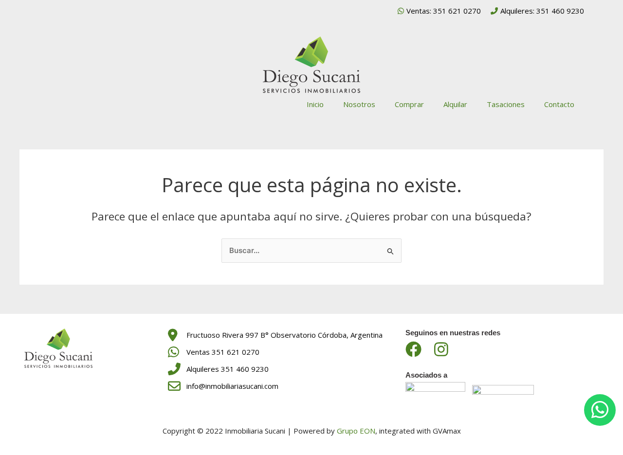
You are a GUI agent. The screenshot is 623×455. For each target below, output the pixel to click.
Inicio (315, 104)
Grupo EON (356, 431)
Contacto (559, 104)
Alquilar (455, 104)
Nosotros (359, 104)
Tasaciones (506, 104)
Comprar (409, 104)
